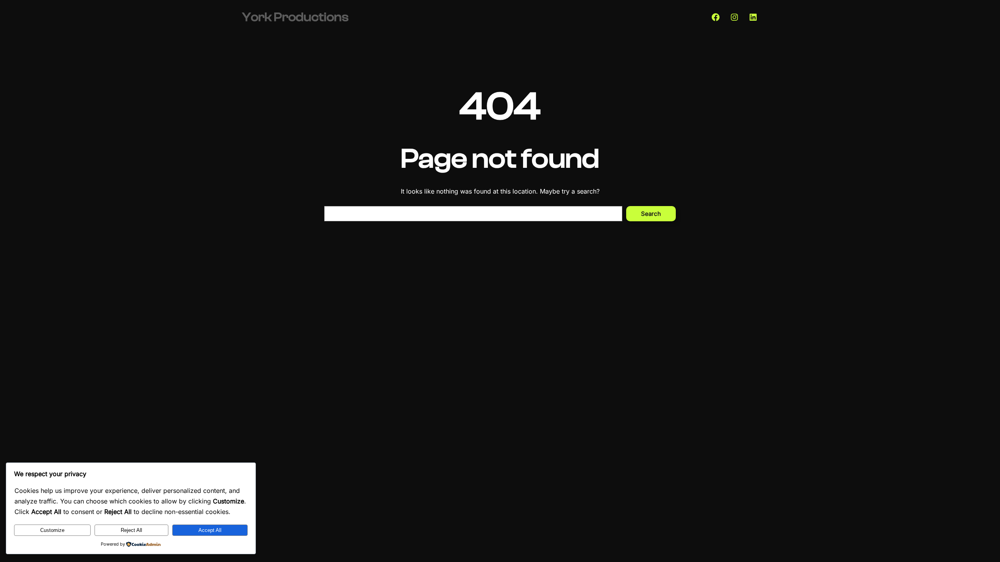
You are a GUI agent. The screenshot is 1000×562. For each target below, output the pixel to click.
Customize (52, 530)
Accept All (209, 530)
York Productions (295, 17)
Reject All (131, 530)
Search (651, 213)
